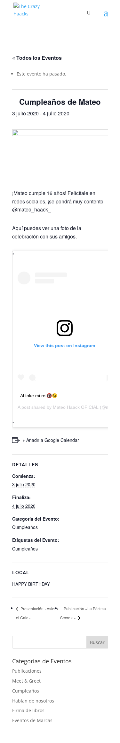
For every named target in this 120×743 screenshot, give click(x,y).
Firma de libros (28, 710)
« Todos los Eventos (37, 57)
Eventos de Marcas (32, 720)
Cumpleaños (25, 527)
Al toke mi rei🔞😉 (38, 395)
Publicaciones (27, 671)
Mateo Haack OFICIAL (76, 407)
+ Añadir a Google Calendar (50, 440)
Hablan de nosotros (33, 701)
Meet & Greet (26, 681)
